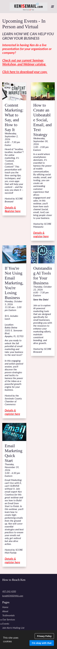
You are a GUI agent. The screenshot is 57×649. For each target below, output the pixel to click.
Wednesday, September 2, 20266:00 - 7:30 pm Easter (12, 139)
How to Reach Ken (13, 579)
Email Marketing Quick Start (13, 453)
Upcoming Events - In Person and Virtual (23, 23)
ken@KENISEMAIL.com (12, 596)
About (5, 611)
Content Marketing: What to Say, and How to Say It (14, 117)
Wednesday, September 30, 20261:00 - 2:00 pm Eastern (41, 144)
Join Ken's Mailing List (13, 628)
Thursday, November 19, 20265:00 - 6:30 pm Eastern (12, 470)
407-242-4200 (9, 591)
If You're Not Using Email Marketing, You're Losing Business (14, 283)
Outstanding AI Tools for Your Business (42, 275)
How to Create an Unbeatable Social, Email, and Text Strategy (42, 120)
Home (5, 607)
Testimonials (8, 615)
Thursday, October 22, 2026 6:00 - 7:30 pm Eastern (42, 291)
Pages (5, 602)
